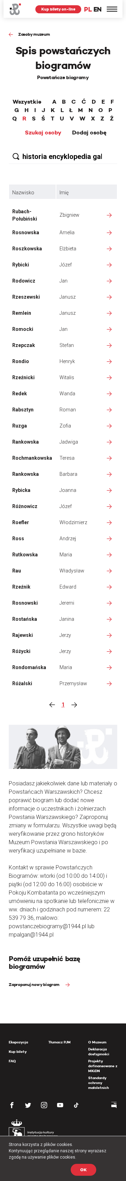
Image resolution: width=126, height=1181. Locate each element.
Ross (18, 538)
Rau (16, 571)
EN (97, 9)
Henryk (67, 361)
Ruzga (19, 426)
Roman (67, 409)
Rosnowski (25, 603)
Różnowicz (24, 506)
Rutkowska (25, 554)
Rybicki (20, 265)
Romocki (22, 329)
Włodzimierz (73, 522)
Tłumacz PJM (59, 1042)
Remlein (21, 313)
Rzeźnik (21, 587)
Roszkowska (27, 248)
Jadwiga (68, 442)
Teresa (67, 458)
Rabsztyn (23, 409)
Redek (19, 393)
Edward (67, 587)
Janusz (67, 297)
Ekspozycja (18, 1042)
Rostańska (24, 619)
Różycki (21, 651)
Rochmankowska (32, 458)
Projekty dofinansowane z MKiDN (102, 1066)
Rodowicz (23, 281)
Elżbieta (67, 248)
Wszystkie (27, 102)
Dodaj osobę (89, 133)
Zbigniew (69, 215)
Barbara (68, 474)
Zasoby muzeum (34, 34)
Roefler (20, 522)
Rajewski (22, 635)
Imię (64, 192)
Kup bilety (18, 1051)
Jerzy (65, 635)
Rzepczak (23, 345)
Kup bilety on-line (58, 9)
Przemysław (73, 683)
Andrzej (67, 538)
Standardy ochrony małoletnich (98, 1083)
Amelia (67, 232)
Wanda (67, 393)
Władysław (71, 571)
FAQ (12, 1061)
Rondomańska (29, 667)
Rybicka (21, 490)
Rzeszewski (26, 297)
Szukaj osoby (43, 133)
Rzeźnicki (23, 377)
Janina (66, 619)
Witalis (66, 377)
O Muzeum (97, 1042)
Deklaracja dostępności (98, 1051)
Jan (63, 281)
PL (88, 9)
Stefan (66, 345)
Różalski (22, 683)
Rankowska (25, 442)
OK (83, 1169)
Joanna (67, 490)
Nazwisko (23, 192)
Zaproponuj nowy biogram (34, 984)
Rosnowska (25, 232)
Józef (65, 265)
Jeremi (66, 603)
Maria (65, 554)
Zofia (65, 426)
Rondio (20, 361)
